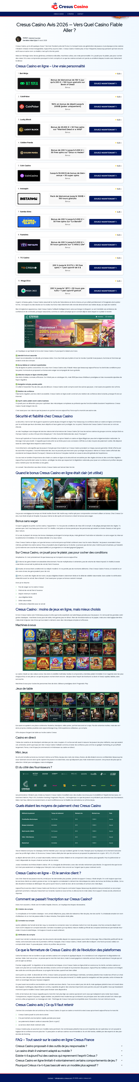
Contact (80, 14)
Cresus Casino (59, 14)
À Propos (71, 14)
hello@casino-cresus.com (63, 1078)
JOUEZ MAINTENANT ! (105, 83)
